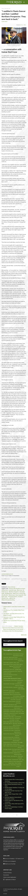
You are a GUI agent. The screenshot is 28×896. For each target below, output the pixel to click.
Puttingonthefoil (17, 730)
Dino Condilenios (16, 696)
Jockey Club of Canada (13, 713)
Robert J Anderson (6, 745)
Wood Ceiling (13, 764)
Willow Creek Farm (6, 764)
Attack (15, 662)
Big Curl (21, 664)
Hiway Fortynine (17, 708)
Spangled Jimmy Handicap (8, 752)
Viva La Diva (5, 761)
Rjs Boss (4, 744)
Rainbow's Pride (6, 733)
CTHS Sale (23, 688)
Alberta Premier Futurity (13, 657)
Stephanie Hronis (17, 752)
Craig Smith (15, 687)
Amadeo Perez (20, 660)
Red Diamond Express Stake (8, 737)
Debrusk (11, 694)
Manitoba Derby (18, 721)
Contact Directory (7, 872)
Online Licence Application (9, 877)
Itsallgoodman (18, 711)
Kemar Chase (12, 718)
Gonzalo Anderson (12, 701)
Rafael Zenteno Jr (17, 732)
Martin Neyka (5, 723)
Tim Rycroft (20, 757)
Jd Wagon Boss (6, 713)
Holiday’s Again (6, 709)
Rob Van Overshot (21, 745)
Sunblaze (8, 756)
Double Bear (5, 595)
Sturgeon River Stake (18, 754)
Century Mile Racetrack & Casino (17, 588)
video (23, 759)
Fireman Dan (20, 697)
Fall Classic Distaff (14, 697)
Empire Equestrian (6, 697)
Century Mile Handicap (7, 676)
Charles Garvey (20, 680)
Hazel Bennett (11, 704)
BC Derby (11, 664)
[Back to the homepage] (14, 2)
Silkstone (22, 749)
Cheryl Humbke (6, 683)
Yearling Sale (18, 764)
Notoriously (12, 595)
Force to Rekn (13, 699)
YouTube (18, 766)
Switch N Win (5, 598)
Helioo (15, 704)
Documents (6, 875)
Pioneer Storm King (7, 730)
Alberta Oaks (5, 657)
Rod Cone (20, 590)
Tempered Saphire (12, 596)
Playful (12, 730)
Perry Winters (11, 728)
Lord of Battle (12, 720)
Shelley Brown (9, 593)
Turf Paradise (8, 759)
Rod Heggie (5, 749)
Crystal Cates (20, 687)
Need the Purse (20, 723)
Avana (18, 662)
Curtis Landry (5, 690)
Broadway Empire (16, 667)
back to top (23, 634)
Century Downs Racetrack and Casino (10, 674)
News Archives (11, 587)
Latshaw (20, 596)
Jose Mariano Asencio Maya (8, 716)
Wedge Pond (11, 761)
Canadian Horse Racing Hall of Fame (10, 671)
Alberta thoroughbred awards (8, 659)
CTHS (19, 688)
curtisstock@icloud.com (7, 574)
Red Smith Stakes (16, 740)
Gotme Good (18, 701)
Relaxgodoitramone (7, 742)
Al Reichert (20, 659)
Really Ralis (17, 735)
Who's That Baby (18, 763)
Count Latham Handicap (8, 687)
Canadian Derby (18, 669)
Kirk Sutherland (17, 718)
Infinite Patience (6, 711)
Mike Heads (15, 723)
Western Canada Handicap (17, 761)
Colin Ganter (22, 685)
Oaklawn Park (5, 728)
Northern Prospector (14, 591)
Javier (23, 711)
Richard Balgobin (14, 742)
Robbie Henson (10, 744)
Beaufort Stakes (16, 664)
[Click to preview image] (14, 35)
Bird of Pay (12, 598)
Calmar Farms (12, 669)
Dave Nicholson (6, 694)
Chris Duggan (12, 683)
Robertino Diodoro (16, 744)
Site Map (5, 893)
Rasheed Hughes (18, 733)
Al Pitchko (16, 659)
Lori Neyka (17, 720)
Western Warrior (11, 763)
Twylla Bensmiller (15, 759)
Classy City (17, 685)
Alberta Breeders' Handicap (18, 655)
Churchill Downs (18, 683)
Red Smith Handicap (16, 738)
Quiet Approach (19, 595)
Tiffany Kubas (20, 756)
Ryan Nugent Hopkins (16, 749)
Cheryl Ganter (19, 682)
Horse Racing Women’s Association (16, 709)
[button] (24, 2)
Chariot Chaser (14, 680)
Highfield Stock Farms (18, 706)
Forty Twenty (18, 699)
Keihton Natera (6, 718)
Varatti (20, 759)
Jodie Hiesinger (21, 713)
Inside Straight (12, 711)
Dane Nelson (17, 692)
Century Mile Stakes (7, 680)
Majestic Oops (12, 721)
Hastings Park (5, 704)
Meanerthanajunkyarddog (8, 600)
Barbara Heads (6, 664)
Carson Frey (20, 671)
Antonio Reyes (6, 662)
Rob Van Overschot (13, 745)
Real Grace (16, 593)
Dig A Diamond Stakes (17, 694)
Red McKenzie (16, 737)
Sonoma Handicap (20, 751)
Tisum (4, 759)
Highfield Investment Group (8, 706)
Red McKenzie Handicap (7, 738)
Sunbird (4, 756)
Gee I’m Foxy (5, 701)
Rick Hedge (20, 742)
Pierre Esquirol (16, 728)
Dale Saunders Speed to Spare (8, 692)
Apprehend (11, 662)
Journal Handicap (17, 716)
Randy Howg (12, 733)
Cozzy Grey (22, 593)
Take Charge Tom (14, 756)
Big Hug (11, 666)
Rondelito (10, 749)
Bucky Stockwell (6, 669)
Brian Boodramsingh (17, 666)
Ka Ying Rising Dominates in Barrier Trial (14, 782)
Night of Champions (16, 725)
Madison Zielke (6, 721)
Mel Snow (10, 723)
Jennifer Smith (12, 590)
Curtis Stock (4, 21)
